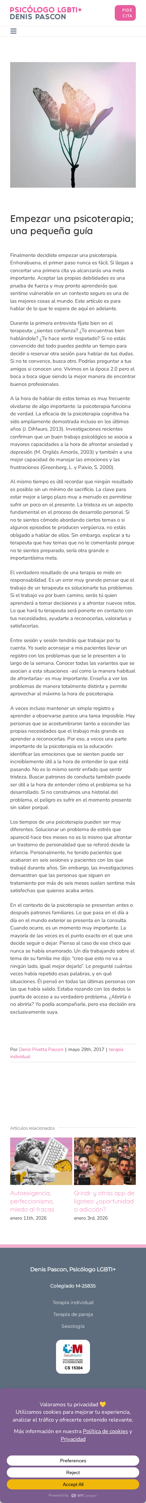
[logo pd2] (45, 7)
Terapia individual (73, 1302)
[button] (15, 1180)
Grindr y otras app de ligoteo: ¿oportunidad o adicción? (104, 1201)
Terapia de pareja (73, 1314)
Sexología (73, 1326)
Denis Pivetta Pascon (41, 1049)
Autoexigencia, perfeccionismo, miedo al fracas (32, 1201)
